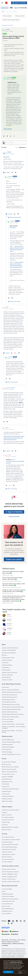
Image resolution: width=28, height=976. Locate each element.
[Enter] (3, 11)
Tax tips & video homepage (9, 762)
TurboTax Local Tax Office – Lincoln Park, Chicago (12, 731)
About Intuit (5, 940)
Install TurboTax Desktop (8, 747)
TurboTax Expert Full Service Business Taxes (13, 707)
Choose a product (19, 16)
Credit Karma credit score (8, 901)
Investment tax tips (6, 791)
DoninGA (9, 623)
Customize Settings (20, 972)
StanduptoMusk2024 (10, 387)
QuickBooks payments (7, 894)
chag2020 (7, 29)
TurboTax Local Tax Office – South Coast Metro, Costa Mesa (14, 727)
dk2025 (7, 307)
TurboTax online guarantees (9, 652)
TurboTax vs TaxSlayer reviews (9, 876)
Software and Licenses (12, 941)
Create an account (14, 516)
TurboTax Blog (5, 667)
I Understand (8, 971)
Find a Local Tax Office (7, 721)
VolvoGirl (9, 619)
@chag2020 (6, 157)
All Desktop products (7, 744)
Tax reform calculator (7, 861)
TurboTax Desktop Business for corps (11, 754)
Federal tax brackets (7, 798)
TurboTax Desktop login (8, 739)
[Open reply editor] (14, 142)
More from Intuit (6, 906)
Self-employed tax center (8, 657)
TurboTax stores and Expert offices (10, 716)
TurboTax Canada (6, 670)
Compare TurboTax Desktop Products (11, 742)
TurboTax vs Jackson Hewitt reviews (11, 881)
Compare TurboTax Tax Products (10, 648)
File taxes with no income (8, 774)
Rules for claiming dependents (9, 771)
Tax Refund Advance (7, 660)
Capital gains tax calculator (8, 854)
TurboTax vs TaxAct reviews (8, 879)
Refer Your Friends (6, 829)
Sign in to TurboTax (15, 512)
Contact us (4, 812)
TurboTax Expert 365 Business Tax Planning (12, 714)
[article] (14, 162)
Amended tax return (7, 779)
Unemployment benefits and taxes (10, 789)
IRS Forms (4, 655)
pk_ (6, 152)
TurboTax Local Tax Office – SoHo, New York (13, 724)
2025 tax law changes (7, 801)
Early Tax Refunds (6, 677)
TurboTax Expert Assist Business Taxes (11, 709)
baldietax (9, 632)
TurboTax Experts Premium (8, 699)
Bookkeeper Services (7, 911)
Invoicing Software (6, 913)
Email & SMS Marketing (7, 908)
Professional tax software (8, 896)
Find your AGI (5, 786)
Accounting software (7, 889)
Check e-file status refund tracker (10, 844)
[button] (4, 8)
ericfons (9, 455)
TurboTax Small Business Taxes (9, 712)
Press (19, 940)
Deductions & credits (7, 25)
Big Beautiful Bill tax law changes (10, 827)
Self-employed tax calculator (9, 849)
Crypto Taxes (5, 662)
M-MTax (9, 614)
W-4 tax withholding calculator (9, 847)
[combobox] (13, 11)
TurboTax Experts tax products (9, 697)
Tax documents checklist (8, 859)
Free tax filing (5, 687)
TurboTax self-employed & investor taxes (12, 692)
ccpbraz (7, 427)
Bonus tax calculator (7, 856)
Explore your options (14, 559)
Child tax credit (5, 794)
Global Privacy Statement (16, 962)
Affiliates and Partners (18, 943)
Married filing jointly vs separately (10, 766)
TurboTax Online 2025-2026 (9, 650)
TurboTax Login (6, 822)
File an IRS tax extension (8, 817)
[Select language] (11, 8)
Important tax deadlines (8, 796)
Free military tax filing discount (9, 694)
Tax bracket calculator (7, 842)
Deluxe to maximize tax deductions (10, 689)
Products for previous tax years (9, 672)
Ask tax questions (7, 16)
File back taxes (5, 784)
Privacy (23, 940)
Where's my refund (6, 815)
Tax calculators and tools (8, 837)
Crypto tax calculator (7, 852)
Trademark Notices (6, 943)
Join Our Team (12, 940)
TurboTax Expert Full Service (9, 702)
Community (5, 824)
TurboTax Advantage (7, 752)
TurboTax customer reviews (8, 869)
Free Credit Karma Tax (7, 903)
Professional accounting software (10, 899)
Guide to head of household (9, 769)
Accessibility (5, 945)
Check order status (6, 749)
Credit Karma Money (7, 665)
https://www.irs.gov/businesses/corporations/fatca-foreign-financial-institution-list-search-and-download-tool (14, 438)
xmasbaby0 (9, 628)
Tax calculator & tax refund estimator (11, 839)
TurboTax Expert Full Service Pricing (11, 704)
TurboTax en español (7, 679)
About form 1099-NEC (7, 776)
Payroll (3, 891)
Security (4, 941)
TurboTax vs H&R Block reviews (9, 874)
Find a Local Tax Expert (7, 719)
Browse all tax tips (6, 764)
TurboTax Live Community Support (10, 810)
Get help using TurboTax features (11, 19)
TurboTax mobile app (7, 675)
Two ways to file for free (8, 819)
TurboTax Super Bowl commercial (10, 871)
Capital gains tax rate (7, 781)
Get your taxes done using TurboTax (11, 581)
